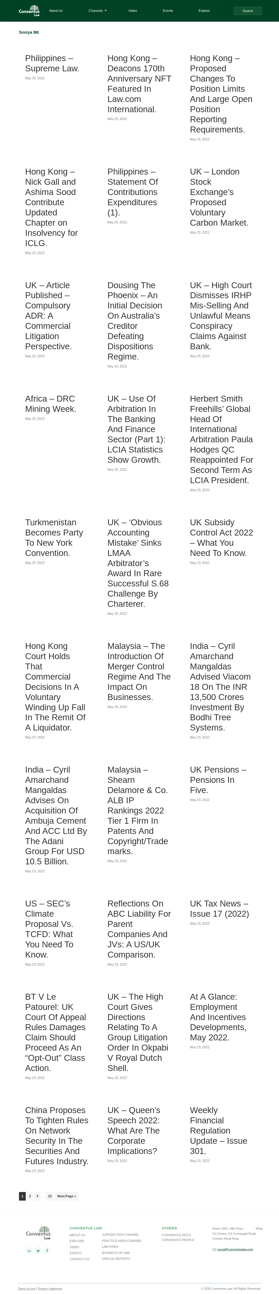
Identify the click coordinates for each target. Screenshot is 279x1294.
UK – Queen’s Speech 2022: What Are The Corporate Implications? (133, 1130)
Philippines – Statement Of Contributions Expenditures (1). (132, 192)
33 (51, 1196)
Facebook (47, 1251)
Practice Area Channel (122, 1240)
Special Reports (116, 1258)
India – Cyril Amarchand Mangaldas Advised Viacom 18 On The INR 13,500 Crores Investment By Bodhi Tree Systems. (220, 686)
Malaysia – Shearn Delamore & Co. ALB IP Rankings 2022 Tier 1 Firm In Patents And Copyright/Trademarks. (137, 810)
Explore (77, 1241)
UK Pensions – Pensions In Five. (218, 780)
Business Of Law (116, 1253)
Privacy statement (50, 1288)
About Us (77, 1235)
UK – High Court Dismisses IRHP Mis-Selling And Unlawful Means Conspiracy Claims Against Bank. (221, 315)
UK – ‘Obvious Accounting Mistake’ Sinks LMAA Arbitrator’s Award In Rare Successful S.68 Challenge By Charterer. (138, 563)
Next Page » (66, 1197)
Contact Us (79, 1259)
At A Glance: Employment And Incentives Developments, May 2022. (218, 1017)
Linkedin (29, 1251)
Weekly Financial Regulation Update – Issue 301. (218, 1130)
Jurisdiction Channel (120, 1234)
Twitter (38, 1251)
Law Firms (110, 1246)
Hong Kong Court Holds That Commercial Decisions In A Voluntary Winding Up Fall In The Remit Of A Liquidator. (55, 686)
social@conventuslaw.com (235, 1249)
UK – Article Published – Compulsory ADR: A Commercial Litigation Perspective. (48, 315)
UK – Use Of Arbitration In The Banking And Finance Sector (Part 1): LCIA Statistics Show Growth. (136, 429)
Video (74, 1247)
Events (76, 1253)
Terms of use (26, 1288)
